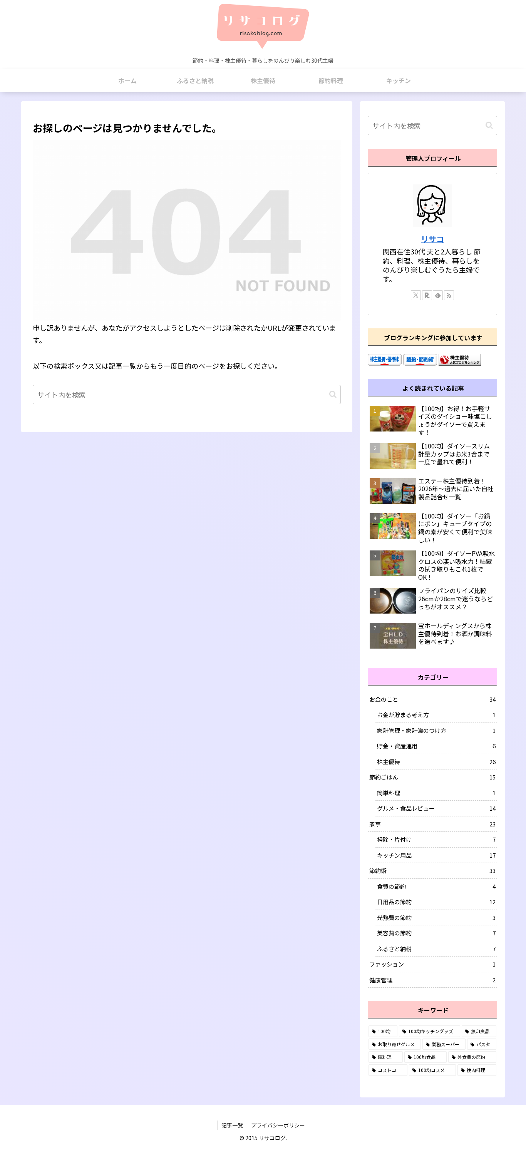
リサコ (432, 238)
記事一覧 (232, 1125)
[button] (333, 394)
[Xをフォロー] (416, 295)
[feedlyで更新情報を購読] (438, 295)
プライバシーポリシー (278, 1125)
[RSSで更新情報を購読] (449, 295)
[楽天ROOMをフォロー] (427, 295)
